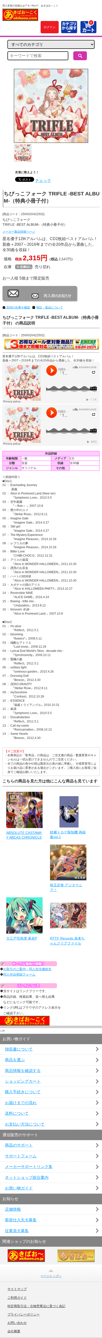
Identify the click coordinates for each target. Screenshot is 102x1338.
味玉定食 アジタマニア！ (66, 887)
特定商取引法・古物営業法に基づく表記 (36, 1306)
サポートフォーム (21, 1156)
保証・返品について (49, 307)
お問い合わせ (17, 1323)
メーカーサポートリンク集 (28, 1167)
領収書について (19, 1049)
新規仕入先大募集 (21, 1220)
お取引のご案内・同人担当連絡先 (27, 969)
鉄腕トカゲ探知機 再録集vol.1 (68, 834)
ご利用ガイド (17, 1298)
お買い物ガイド (19, 1188)
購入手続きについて (23, 1092)
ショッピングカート (23, 1081)
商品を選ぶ (15, 1060)
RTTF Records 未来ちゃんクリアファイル (67, 940)
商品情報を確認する (23, 1071)
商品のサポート (19, 1145)
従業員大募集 (17, 1231)
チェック (43, 180)
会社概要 (13, 1331)
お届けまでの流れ (21, 1103)
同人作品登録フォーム (19, 974)
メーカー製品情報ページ (18, 231)
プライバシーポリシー (23, 1314)
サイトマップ (17, 1289)
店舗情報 (13, 1209)
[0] (88, 30)
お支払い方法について (25, 1124)
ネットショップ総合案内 (27, 1177)
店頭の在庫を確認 (18, 307)
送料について (17, 1113)
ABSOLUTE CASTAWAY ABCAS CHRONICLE (24, 835)
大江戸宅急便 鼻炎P (21, 938)
